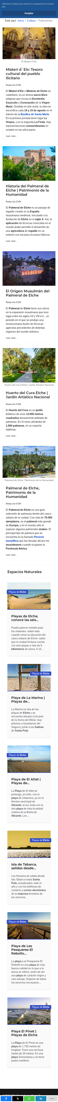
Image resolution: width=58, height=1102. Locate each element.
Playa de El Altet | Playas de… (26, 781)
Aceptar (28, 13)
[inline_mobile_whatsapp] (29, 1098)
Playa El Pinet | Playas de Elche (24, 1033)
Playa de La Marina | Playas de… (28, 699)
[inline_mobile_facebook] (6, 1098)
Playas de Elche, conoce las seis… (25, 618)
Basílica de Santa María (35, 114)
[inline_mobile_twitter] (17, 1098)
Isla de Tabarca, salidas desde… (24, 866)
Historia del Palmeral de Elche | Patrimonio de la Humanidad (27, 190)
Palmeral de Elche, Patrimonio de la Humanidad (22, 492)
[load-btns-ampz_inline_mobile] (52, 1098)
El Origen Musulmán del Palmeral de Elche (27, 293)
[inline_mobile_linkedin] (40, 1098)
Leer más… (12, 136)
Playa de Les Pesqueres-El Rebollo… (22, 949)
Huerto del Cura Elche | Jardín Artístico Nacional (28, 395)
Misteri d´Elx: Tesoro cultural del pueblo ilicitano (24, 73)
